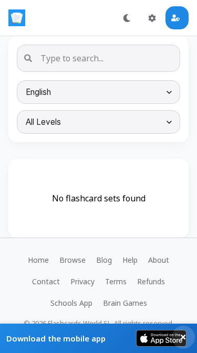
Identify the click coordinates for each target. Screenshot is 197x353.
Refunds (151, 281)
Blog (104, 260)
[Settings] (151, 17)
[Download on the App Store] (161, 338)
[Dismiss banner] (183, 337)
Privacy (82, 281)
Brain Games (125, 303)
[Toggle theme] (126, 17)
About (158, 260)
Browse (72, 260)
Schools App (71, 303)
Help (130, 260)
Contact (46, 281)
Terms (116, 281)
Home (38, 260)
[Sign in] (177, 17)
